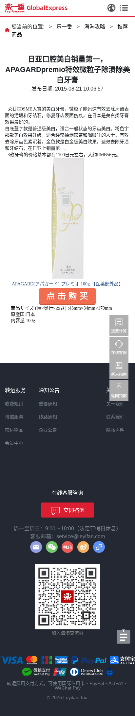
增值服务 (14, 416)
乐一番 (64, 26)
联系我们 (115, 416)
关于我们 (115, 403)
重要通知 (48, 403)
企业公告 (48, 430)
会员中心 (14, 443)
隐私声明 (115, 430)
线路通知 (48, 416)
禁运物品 (14, 430)
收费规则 (14, 403)
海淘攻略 (94, 26)
